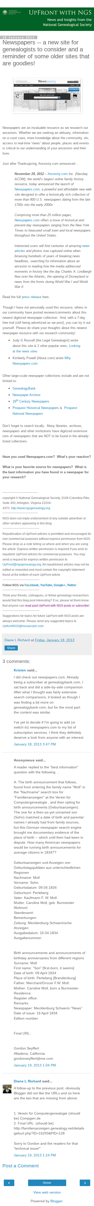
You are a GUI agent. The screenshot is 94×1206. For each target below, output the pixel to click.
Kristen (20, 670)
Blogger (56, 1201)
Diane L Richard (27, 1081)
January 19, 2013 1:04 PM (35, 1065)
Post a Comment (21, 1165)
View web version (47, 1192)
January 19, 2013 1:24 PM (35, 1155)
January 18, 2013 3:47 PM (35, 744)
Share (11, 648)
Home (47, 1183)
